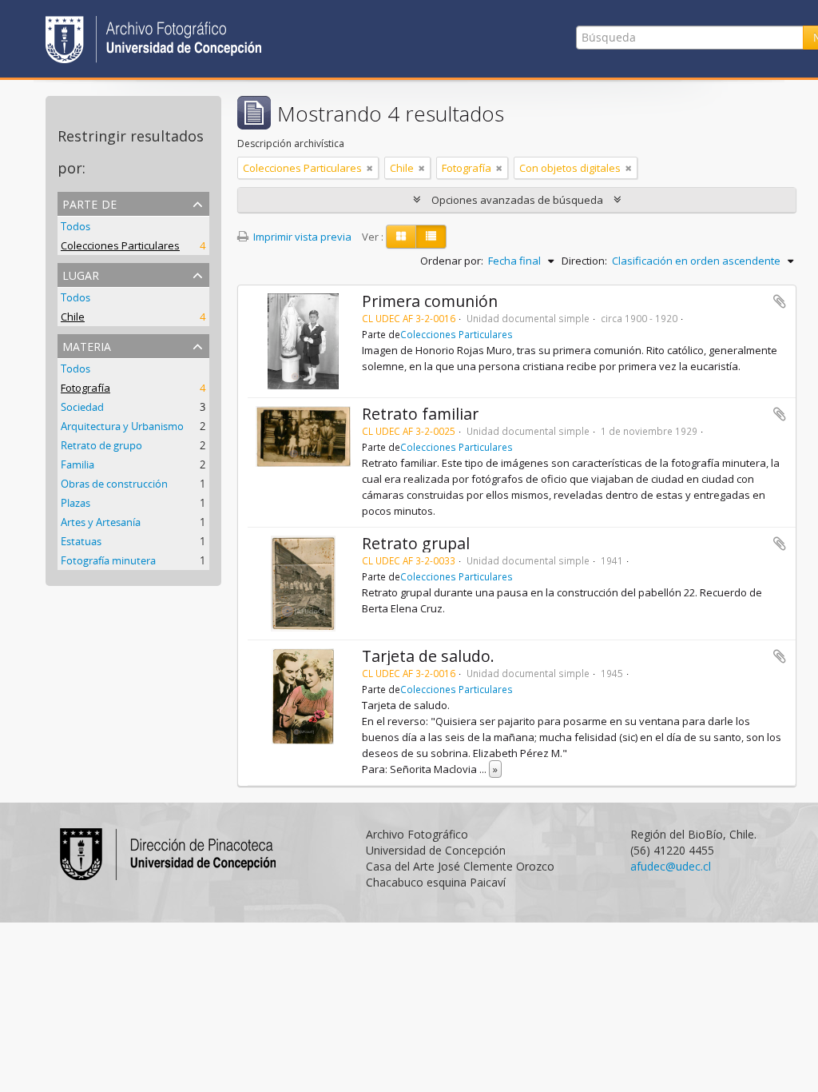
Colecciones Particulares (120, 245)
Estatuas (81, 541)
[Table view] (431, 237)
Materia (86, 345)
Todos (75, 226)
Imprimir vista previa (301, 236)
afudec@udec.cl (670, 866)
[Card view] (401, 237)
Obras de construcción (114, 483)
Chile (73, 316)
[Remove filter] (370, 168)
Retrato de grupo (101, 445)
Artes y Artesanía (101, 522)
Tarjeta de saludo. (428, 656)
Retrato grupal (416, 543)
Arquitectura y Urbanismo (122, 426)
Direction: (584, 260)
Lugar (80, 274)
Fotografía (85, 388)
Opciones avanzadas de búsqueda (517, 200)
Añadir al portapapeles (780, 301)
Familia (77, 464)
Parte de (89, 202)
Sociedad (82, 407)
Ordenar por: (451, 260)
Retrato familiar (420, 413)
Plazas (75, 503)
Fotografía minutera (108, 560)
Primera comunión (430, 301)
